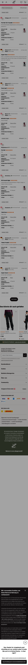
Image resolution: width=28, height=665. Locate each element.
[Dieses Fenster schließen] (25, 642)
